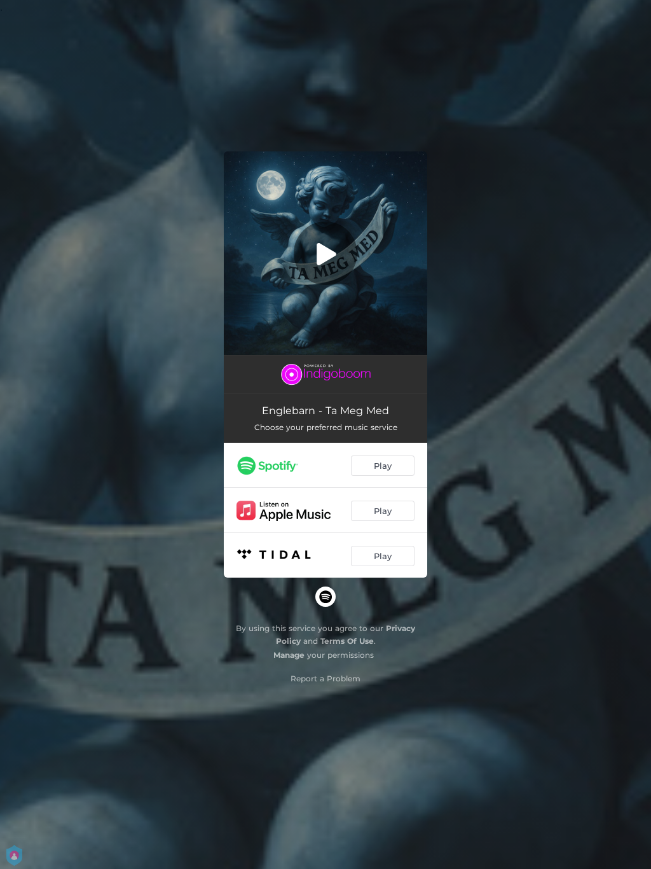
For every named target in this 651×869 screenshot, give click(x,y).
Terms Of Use (347, 641)
